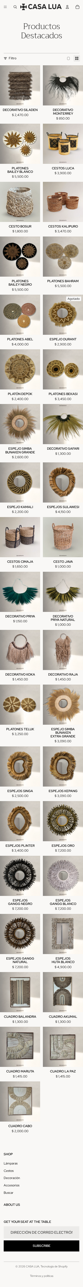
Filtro (12, 58)
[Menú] (5, 7)
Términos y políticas (41, 1276)
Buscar (8, 1192)
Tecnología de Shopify (54, 1266)
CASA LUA (32, 1266)
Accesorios (11, 1185)
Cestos (9, 1171)
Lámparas (11, 1163)
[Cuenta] (67, 7)
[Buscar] (15, 7)
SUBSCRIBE (41, 1246)
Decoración (12, 1178)
